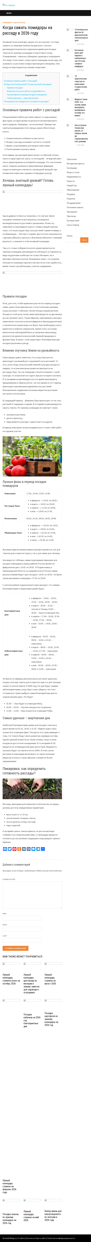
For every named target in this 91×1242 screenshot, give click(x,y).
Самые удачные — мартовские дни (23, 98)
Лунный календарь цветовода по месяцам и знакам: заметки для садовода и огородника (31, 983)
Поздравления (73, 203)
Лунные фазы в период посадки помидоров (27, 94)
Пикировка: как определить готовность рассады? (26, 101)
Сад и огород (19, 22)
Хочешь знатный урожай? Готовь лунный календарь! (28, 84)
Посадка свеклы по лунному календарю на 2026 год (11, 1218)
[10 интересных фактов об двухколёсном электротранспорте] (70, 30)
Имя (5, 914)
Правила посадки (15, 87)
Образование (73, 189)
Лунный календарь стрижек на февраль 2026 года (9, 1186)
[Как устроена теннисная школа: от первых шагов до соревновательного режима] (70, 125)
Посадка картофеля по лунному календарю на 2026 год (51, 1019)
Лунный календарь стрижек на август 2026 (50, 979)
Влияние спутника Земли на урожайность (26, 91)
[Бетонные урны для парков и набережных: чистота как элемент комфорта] (70, 50)
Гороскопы (72, 159)
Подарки (71, 194)
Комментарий (9, 879)
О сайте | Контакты (26, 1238)
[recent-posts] (75, 23)
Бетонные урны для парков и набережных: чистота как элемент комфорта (80, 58)
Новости (71, 181)
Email (6, 925)
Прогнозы (71, 216)
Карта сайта (41, 1238)
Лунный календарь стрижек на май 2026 (31, 1216)
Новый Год (72, 185)
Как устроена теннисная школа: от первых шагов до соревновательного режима (81, 133)
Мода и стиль (73, 172)
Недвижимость (74, 176)
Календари (7, 22)
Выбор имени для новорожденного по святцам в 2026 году (53, 1215)
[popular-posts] (69, 23)
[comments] (80, 23)
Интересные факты (75, 163)
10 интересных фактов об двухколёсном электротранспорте (81, 35)
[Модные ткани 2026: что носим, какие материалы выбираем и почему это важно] (70, 99)
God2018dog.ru (10, 1238)
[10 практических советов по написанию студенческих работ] (70, 76)
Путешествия (73, 220)
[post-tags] (85, 23)
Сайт (5, 936)
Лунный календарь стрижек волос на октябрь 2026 (11, 979)
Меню (9, 13)
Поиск (70, 235)
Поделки (71, 198)
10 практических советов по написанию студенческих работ (81, 83)
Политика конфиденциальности (61, 1238)
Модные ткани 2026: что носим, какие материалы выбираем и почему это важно (81, 107)
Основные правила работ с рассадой (20, 81)
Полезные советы (75, 207)
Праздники (72, 211)
